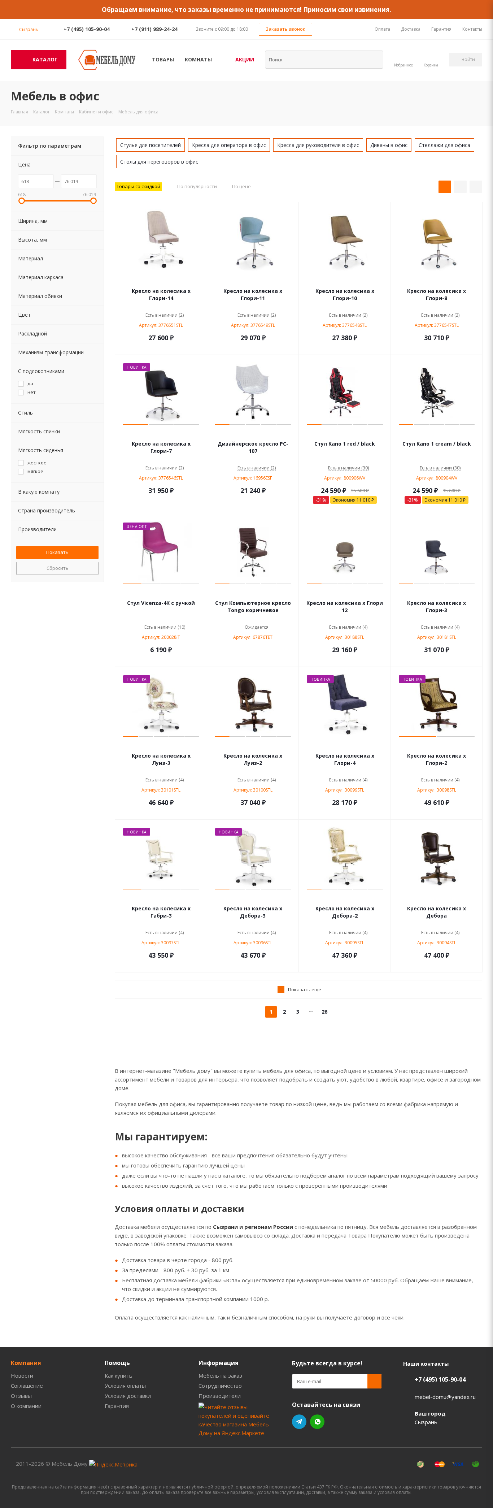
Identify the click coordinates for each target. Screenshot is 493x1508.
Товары (163, 59)
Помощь (117, 1363)
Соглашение (27, 1385)
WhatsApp (317, 1421)
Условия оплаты (125, 1385)
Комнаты (198, 59)
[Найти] (373, 59)
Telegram (299, 1421)
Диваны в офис (388, 145)
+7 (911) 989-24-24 (154, 29)
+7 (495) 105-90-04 (87, 29)
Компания (26, 1363)
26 (324, 1011)
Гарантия (117, 1405)
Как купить (118, 1375)
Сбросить (58, 568)
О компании (26, 1405)
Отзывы (21, 1395)
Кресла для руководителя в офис (318, 145)
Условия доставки (128, 1395)
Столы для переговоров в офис (159, 161)
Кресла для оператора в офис (229, 145)
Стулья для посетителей (150, 145)
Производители (219, 1395)
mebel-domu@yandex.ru (445, 1396)
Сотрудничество (220, 1385)
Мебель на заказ (220, 1375)
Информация (218, 1363)
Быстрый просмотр (161, 280)
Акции (244, 59)
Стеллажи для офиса (444, 145)
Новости (22, 1375)
